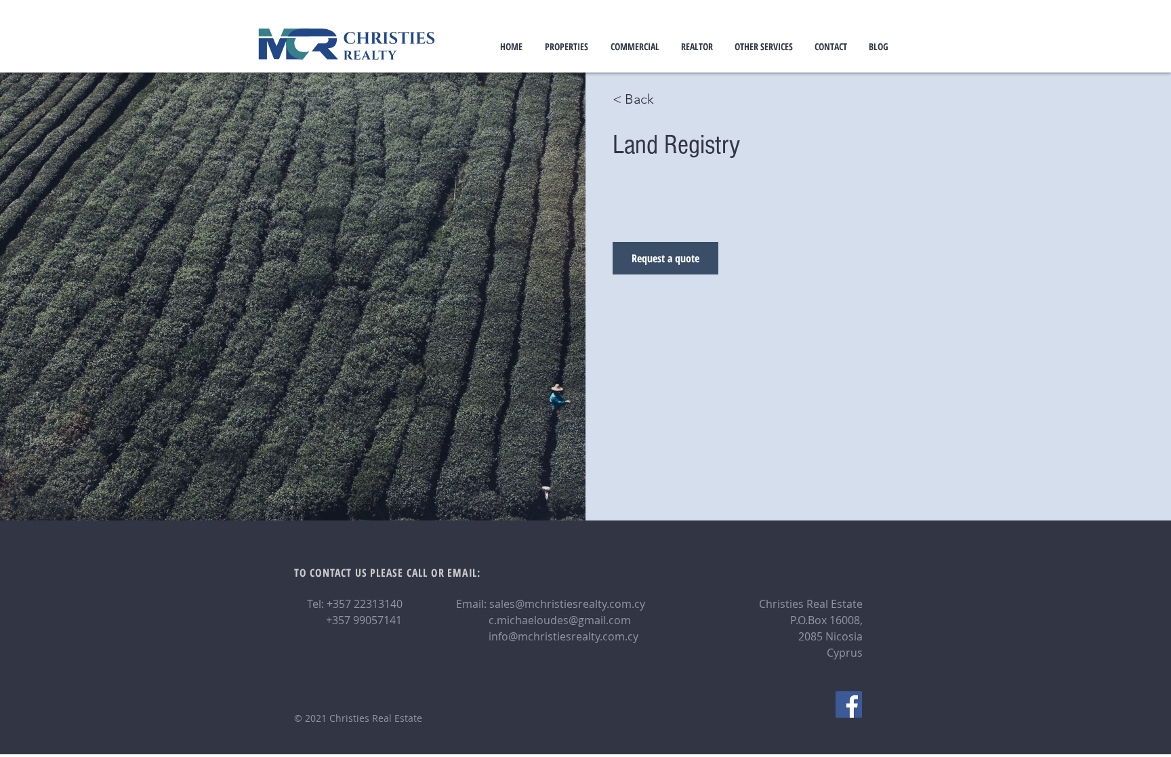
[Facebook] (849, 704)
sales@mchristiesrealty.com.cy (567, 603)
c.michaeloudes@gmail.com (560, 620)
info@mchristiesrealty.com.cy (563, 636)
